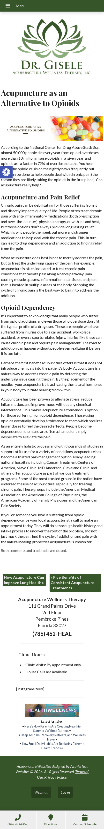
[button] (6, 172)
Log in (65, 792)
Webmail (41, 792)
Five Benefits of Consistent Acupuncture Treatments (72, 582)
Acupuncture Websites (34, 766)
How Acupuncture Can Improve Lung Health (24, 580)
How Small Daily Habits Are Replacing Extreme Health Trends (53, 746)
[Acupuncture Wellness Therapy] (52, 48)
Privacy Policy (55, 777)
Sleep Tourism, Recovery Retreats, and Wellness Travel (53, 737)
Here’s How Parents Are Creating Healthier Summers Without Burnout (53, 728)
